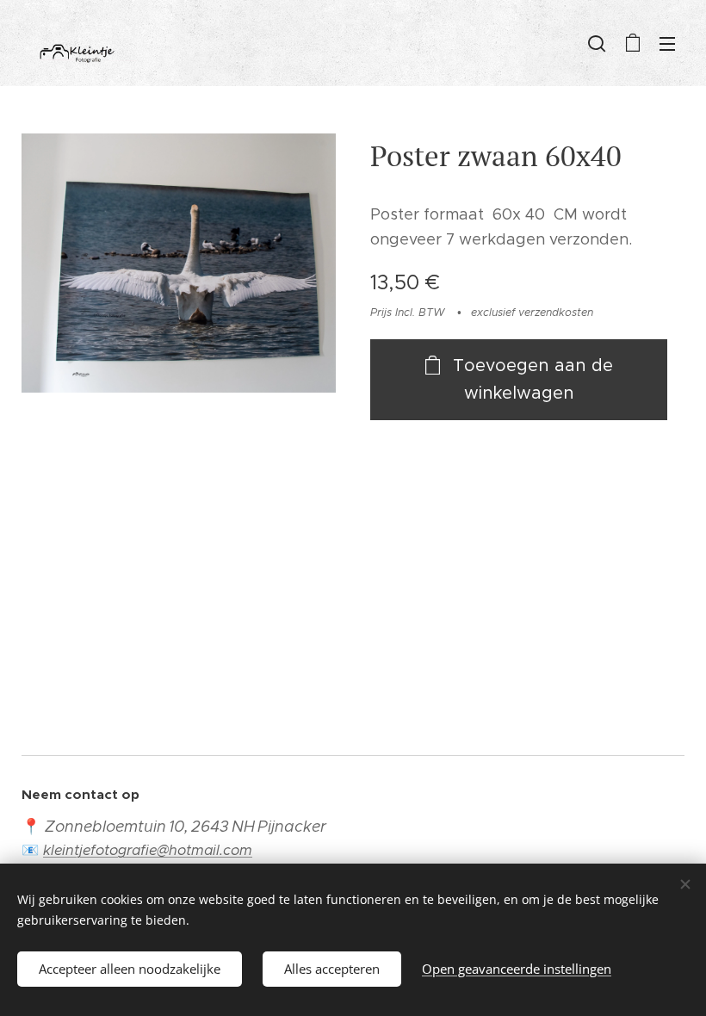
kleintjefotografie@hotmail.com (147, 850)
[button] (597, 43)
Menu (667, 43)
